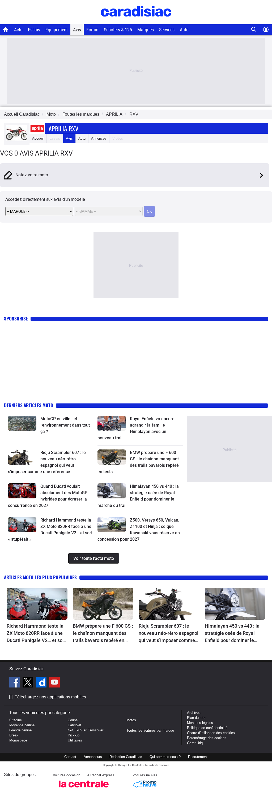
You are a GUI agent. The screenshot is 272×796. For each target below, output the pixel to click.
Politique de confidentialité (207, 728)
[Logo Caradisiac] (136, 21)
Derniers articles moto (28, 405)
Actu (18, 29)
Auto (184, 29)
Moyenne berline (22, 725)
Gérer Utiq (195, 743)
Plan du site (196, 718)
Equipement (56, 29)
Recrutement (198, 757)
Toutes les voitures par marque (150, 730)
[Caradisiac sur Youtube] (54, 683)
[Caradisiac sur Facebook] (15, 683)
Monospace (18, 740)
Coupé (73, 720)
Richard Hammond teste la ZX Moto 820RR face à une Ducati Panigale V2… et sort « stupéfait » (36, 633)
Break (13, 735)
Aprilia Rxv (63, 128)
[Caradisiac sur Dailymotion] (42, 683)
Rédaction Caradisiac (125, 757)
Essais (34, 29)
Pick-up (73, 735)
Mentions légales (200, 723)
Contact (70, 757)
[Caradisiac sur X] (29, 683)
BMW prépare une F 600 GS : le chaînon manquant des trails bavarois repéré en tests (103, 633)
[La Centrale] (83, 789)
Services (167, 29)
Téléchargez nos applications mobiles (50, 697)
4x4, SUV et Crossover (85, 730)
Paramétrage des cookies (206, 738)
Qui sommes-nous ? (165, 757)
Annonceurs (93, 757)
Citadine (15, 720)
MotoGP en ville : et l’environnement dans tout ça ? (65, 425)
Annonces (99, 138)
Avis (77, 29)
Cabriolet (74, 725)
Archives (194, 713)
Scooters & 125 (118, 29)
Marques (145, 29)
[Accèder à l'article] (22, 423)
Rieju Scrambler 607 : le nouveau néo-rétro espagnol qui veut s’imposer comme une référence (168, 633)
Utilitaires (75, 740)
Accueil (38, 138)
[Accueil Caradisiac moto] (5, 29)
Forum (92, 29)
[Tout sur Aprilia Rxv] (16, 140)
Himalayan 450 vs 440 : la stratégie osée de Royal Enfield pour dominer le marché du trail (232, 633)
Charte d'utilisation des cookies (211, 733)
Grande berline (20, 730)
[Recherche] (254, 29)
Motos (131, 720)
